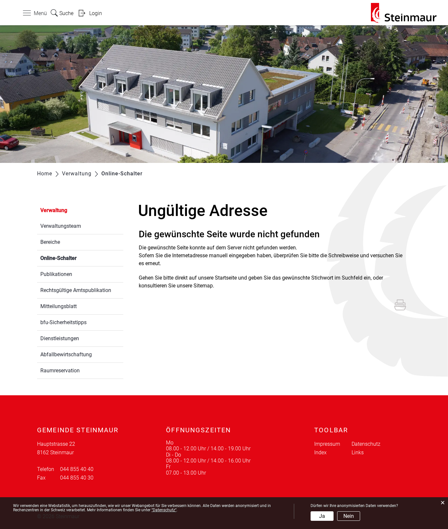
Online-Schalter (74, 258)
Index (320, 452)
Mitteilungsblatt (58, 306)
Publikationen (56, 274)
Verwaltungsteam (60, 226)
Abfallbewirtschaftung (66, 354)
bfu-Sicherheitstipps (63, 322)
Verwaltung (53, 210)
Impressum (327, 444)
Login (95, 13)
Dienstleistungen (59, 338)
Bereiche (50, 242)
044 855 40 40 (76, 469)
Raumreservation (60, 370)
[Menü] (27, 14)
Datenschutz (366, 444)
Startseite (226, 278)
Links (358, 452)
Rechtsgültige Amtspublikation (75, 290)
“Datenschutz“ (164, 510)
